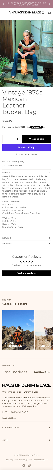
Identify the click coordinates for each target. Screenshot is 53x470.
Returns (6, 238)
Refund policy (11, 460)
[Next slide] (50, 4)
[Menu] (3, 12)
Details (6, 172)
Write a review (26, 273)
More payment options (26, 154)
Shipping (6, 243)
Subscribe (42, 371)
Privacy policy (25, 460)
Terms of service (40, 460)
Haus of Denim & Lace (30, 455)
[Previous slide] (3, 4)
